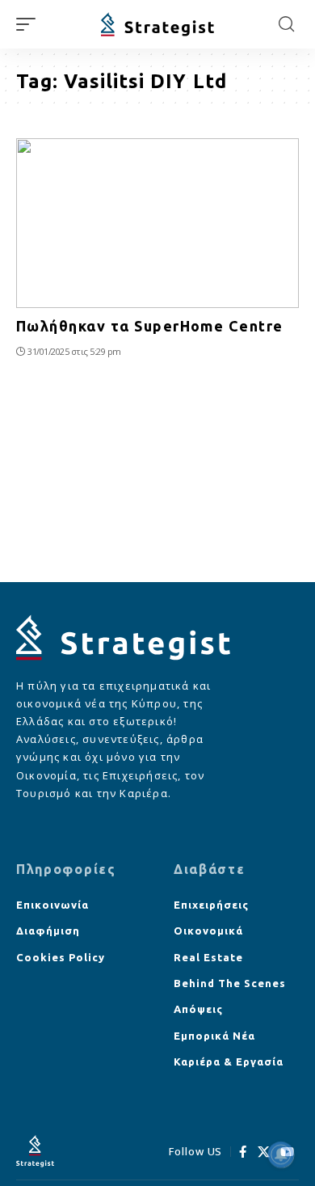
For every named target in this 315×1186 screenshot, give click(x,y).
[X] (264, 1152)
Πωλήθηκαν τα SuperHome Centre (150, 326)
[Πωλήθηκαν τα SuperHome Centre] (157, 223)
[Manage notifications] (281, 1154)
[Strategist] (157, 24)
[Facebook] (243, 1152)
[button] (30, 24)
